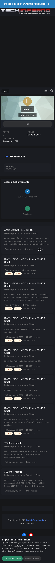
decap (23, 446)
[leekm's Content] (27, 124)
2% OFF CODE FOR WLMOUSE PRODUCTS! (25, 4)
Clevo (32, 265)
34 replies (32, 462)
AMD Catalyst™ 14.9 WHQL (18, 230)
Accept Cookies (13, 558)
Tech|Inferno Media (35, 520)
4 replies (30, 249)
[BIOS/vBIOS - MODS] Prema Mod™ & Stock (24, 260)
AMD (35, 233)
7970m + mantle (13, 443)
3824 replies (30, 270)
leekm (7, 233)
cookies (17, 545)
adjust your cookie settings (35, 548)
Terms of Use (39, 542)
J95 (22, 233)
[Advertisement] (27, 51)
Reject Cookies (32, 558)
